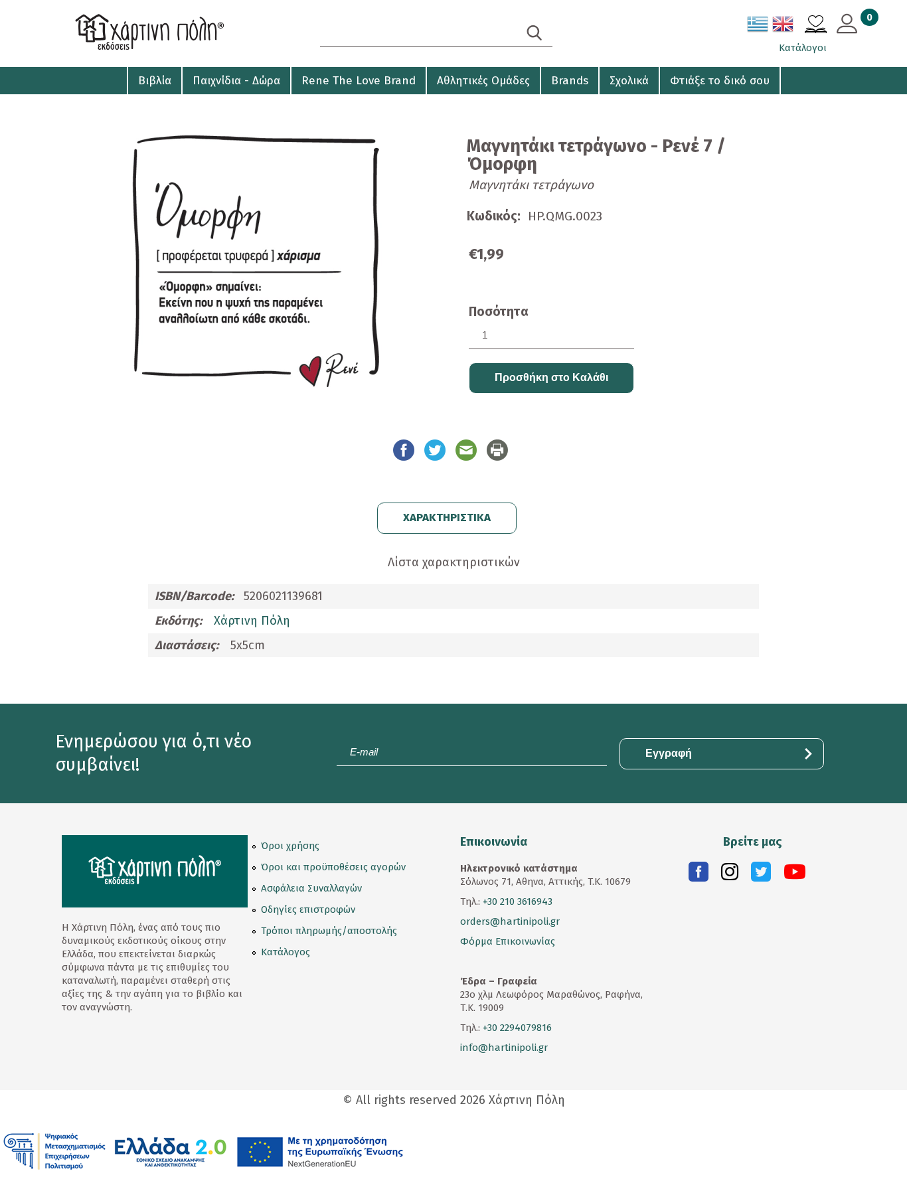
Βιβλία (154, 81)
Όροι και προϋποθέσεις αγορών (333, 867)
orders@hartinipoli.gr (510, 921)
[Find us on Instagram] (729, 875)
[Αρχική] (174, 33)
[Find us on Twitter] (761, 875)
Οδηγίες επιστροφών (308, 909)
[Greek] (758, 26)
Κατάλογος (285, 952)
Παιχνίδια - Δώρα (236, 81)
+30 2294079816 (516, 1028)
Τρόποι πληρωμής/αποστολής (329, 931)
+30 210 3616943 (517, 901)
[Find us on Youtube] (794, 875)
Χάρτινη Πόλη (252, 620)
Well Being (89, 106)
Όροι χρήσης (290, 846)
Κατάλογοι (803, 48)
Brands (569, 81)
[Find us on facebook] (698, 875)
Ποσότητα (499, 311)
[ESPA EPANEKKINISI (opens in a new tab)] (203, 1150)
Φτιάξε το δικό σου (720, 81)
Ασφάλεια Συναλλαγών (311, 888)
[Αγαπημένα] (816, 26)
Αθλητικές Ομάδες (483, 81)
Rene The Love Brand (358, 81)
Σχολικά (629, 81)
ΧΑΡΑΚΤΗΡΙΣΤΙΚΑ (447, 517)
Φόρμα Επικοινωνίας (507, 941)
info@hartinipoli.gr (504, 1048)
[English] (783, 26)
